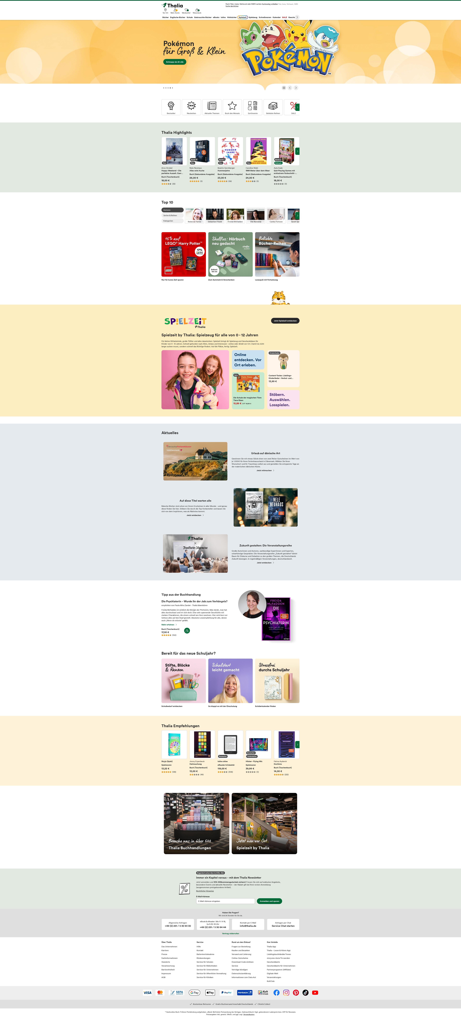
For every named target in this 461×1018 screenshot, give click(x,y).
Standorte (165, 962)
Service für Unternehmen (207, 969)
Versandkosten (248, 1014)
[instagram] (286, 993)
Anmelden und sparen (269, 901)
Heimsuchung (202, 754)
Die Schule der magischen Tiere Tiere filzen (248, 390)
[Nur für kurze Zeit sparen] (183, 257)
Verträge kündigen (240, 969)
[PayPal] (226, 993)
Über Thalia (166, 942)
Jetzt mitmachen (264, 470)
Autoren (166, 210)
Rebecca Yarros (194, 216)
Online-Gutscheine (240, 958)
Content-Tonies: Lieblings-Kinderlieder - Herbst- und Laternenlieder (283, 368)
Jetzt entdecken (194, 515)
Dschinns (287, 754)
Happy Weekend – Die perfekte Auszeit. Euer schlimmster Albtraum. (174, 161)
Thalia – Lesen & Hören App (278, 950)
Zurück (290, 87)
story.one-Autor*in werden (278, 958)
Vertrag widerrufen (230, 933)
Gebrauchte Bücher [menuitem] (203, 17)
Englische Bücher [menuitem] (177, 17)
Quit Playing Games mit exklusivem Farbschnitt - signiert (287, 161)
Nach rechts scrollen (297, 151)
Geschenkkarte (273, 962)
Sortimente (252, 107)
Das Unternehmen (169, 946)
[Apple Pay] (210, 993)
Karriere (165, 950)
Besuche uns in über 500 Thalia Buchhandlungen (196, 823)
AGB (163, 977)
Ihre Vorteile (272, 942)
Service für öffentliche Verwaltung (211, 973)
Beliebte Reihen (273, 107)
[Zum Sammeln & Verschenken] (230, 257)
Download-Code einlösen (243, 962)
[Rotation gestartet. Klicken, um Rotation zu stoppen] (284, 87)
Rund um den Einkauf (241, 942)
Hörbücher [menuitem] (232, 17)
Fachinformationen (169, 958)
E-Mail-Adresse (203, 896)
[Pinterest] (296, 993)
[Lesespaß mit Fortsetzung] (277, 257)
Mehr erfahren (167, 624)
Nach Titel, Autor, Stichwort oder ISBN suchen (243, 4)
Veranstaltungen (274, 977)
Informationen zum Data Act (244, 977)
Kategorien (168, 221)
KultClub (270, 981)
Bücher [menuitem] (165, 17)
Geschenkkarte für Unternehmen (281, 966)
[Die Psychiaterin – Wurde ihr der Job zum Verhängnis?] (266, 643)
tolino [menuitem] (223, 17)
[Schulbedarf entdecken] (183, 684)
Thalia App (271, 946)
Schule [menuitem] (190, 17)
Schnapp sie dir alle (230, 56)
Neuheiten (191, 107)
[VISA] (147, 993)
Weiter (297, 17)
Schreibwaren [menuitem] (265, 17)
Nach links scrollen (163, 151)
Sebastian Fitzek (214, 216)
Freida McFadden (235, 216)
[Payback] (245, 993)
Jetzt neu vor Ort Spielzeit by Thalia (264, 823)
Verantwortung (168, 966)
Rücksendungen (203, 958)
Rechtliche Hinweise (205, 891)
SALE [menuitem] (284, 17)
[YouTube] (315, 993)
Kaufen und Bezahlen (241, 950)
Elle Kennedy (255, 216)
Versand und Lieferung (241, 954)
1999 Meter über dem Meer (258, 161)
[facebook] (276, 993)
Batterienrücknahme (205, 954)
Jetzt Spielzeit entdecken (285, 320)
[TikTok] (306, 993)
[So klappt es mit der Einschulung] (230, 684)
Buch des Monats (232, 107)
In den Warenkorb (187, 631)
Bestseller (171, 107)
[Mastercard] (159, 993)
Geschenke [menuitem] (293, 17)
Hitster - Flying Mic (258, 754)
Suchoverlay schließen (270, 4)
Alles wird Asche (202, 161)
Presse (164, 954)
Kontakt (200, 950)
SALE (293, 107)
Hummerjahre (230, 161)
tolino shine (230, 754)
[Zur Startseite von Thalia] (173, 5)
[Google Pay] (194, 993)
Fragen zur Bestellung (241, 946)
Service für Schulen (205, 962)
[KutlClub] (263, 993)
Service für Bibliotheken (207, 966)
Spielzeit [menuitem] (242, 17)
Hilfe (199, 946)
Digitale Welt (272, 973)
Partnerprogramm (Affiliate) (279, 969)
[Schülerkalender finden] (277, 684)
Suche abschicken (232, 6)
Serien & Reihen (170, 215)
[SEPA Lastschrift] (176, 993)
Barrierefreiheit (168, 969)
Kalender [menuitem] (277, 17)
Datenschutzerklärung (241, 973)
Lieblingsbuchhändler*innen (279, 954)
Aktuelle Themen (211, 107)
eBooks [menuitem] (216, 17)
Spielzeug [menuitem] (253, 17)
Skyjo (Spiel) (174, 754)
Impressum (166, 973)
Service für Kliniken (205, 977)
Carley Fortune (276, 216)
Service (200, 942)
